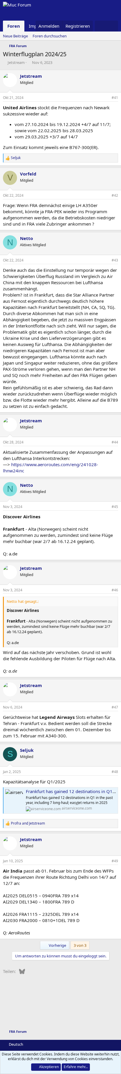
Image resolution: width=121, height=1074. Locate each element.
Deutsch (15, 1044)
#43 (115, 260)
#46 (115, 590)
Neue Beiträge (15, 36)
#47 (115, 707)
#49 (115, 860)
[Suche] (112, 26)
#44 (115, 442)
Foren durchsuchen (50, 36)
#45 (115, 506)
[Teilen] (106, 98)
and (28, 823)
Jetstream (16, 62)
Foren (13, 26)
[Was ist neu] (100, 26)
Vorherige (57, 945)
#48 (115, 771)
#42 (115, 195)
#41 (115, 97)
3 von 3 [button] (80, 945)
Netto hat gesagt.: (22, 601)
